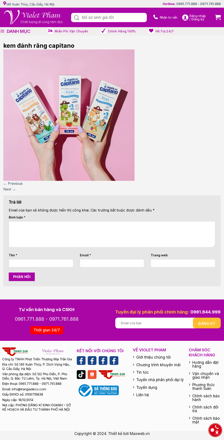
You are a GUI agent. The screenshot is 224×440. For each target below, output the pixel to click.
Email (85, 255)
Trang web (159, 255)
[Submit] (76, 17)
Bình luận (17, 217)
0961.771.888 (186, 4)
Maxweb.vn (140, 433)
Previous (13, 183)
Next (9, 189)
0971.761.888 (210, 4)
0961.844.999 (205, 312)
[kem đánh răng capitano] (69, 115)
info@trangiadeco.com (29, 389)
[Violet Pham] (34, 17)
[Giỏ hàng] (216, 17)
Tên (13, 255)
